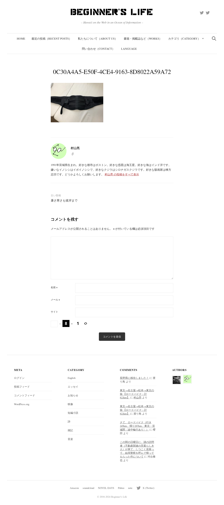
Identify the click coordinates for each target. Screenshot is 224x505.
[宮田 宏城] (177, 378)
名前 (54, 287)
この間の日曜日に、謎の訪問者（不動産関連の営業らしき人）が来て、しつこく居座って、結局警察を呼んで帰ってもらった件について (137, 449)
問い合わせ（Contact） (98, 48)
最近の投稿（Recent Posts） (51, 38)
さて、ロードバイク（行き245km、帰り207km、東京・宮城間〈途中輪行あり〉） (137, 426)
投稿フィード (22, 386)
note (130, 488)
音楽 (70, 439)
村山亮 (137, 397)
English (71, 378)
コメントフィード (24, 395)
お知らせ (73, 395)
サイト (54, 311)
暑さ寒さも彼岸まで (64, 200)
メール (55, 299)
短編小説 (73, 412)
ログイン (19, 378)
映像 (70, 404)
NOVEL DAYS (106, 488)
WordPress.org (21, 404)
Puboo (121, 488)
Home (21, 38)
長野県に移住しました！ (134, 378)
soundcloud (88, 488)
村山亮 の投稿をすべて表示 (122, 174)
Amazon (74, 488)
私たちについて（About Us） (97, 38)
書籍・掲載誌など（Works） (143, 38)
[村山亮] (187, 377)
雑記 (70, 430)
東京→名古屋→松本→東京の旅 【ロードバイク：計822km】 (137, 393)
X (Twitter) (148, 488)
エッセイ (73, 386)
